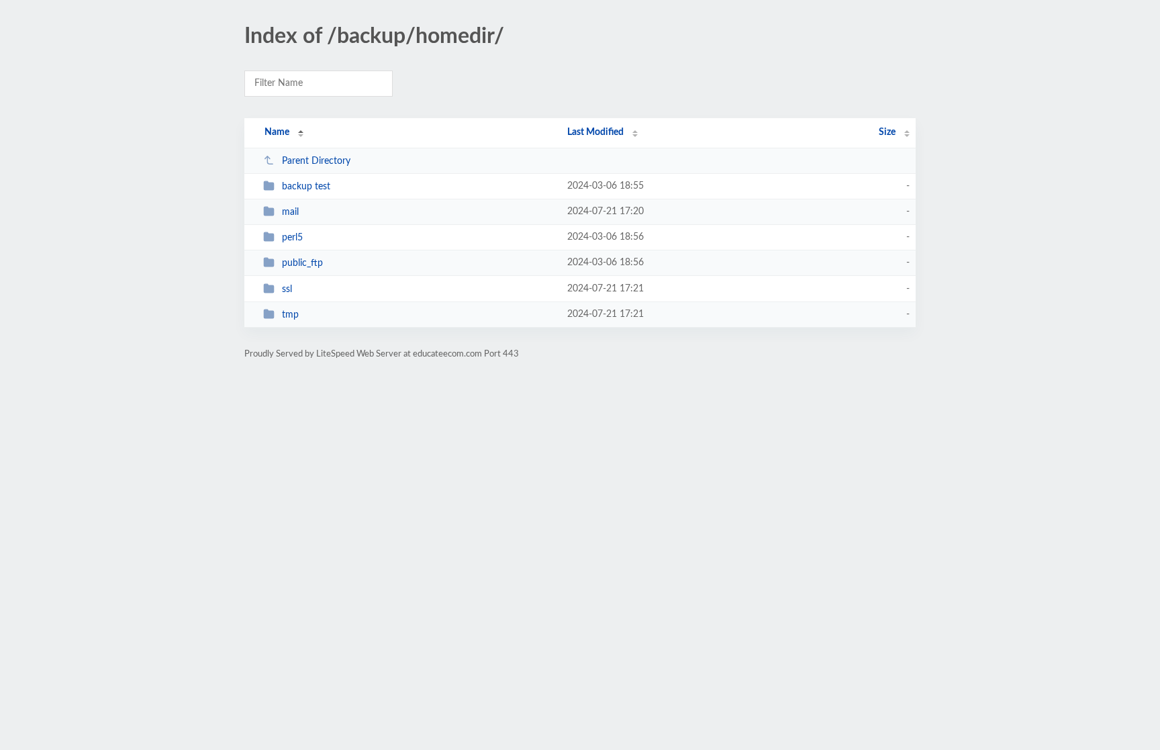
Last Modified (595, 132)
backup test (306, 186)
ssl (287, 289)
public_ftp (302, 263)
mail (290, 212)
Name (276, 132)
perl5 (292, 237)
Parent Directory (316, 161)
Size (887, 132)
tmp (290, 315)
